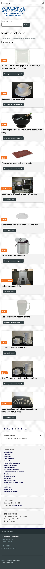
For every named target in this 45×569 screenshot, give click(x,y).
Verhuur (6, 485)
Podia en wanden (9, 467)
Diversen (7, 454)
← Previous (6, 429)
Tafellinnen (7, 474)
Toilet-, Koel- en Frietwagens (13, 482)
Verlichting (7, 487)
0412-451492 (8, 531)
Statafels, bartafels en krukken (14, 472)
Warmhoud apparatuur (11, 491)
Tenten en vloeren (10, 480)
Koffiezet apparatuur (11, 465)
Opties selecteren (9, 199)
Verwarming (8, 489)
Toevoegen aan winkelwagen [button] (12, 74)
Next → (26, 429)
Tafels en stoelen (9, 476)
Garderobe (7, 456)
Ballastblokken (8, 452)
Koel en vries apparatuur (12, 463)
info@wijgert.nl (17, 505)
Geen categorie (9, 458)
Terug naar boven (7, 562)
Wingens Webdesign (13, 560)
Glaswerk (7, 461)
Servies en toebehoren (11, 469)
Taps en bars (8, 478)
